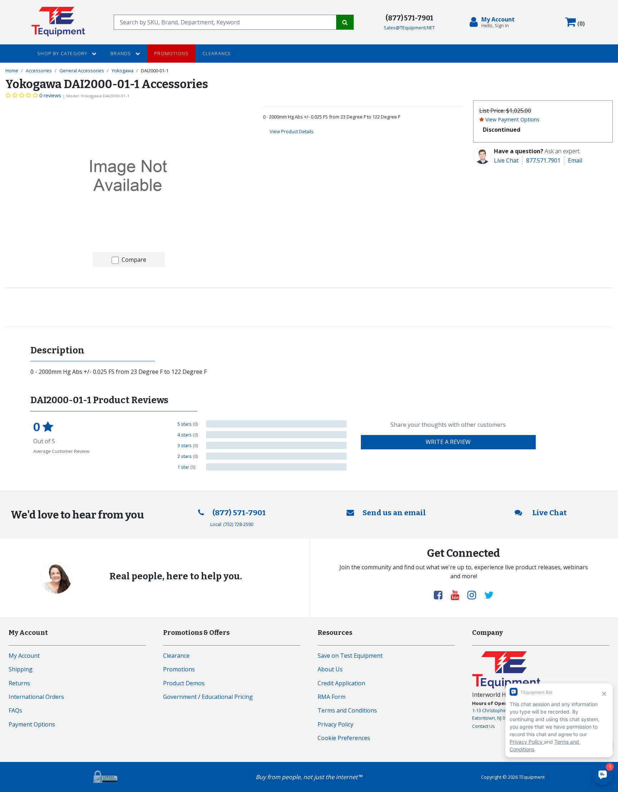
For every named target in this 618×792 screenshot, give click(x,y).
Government (180, 697)
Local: (231, 524)
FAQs (15, 710)
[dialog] (493, 22)
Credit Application (341, 683)
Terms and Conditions (347, 710)
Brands (121, 53)
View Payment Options (512, 119)
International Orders (36, 697)
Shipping (21, 669)
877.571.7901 (543, 160)
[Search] (345, 22)
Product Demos (184, 683)
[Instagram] (474, 595)
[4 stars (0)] (276, 434)
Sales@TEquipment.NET (409, 27)
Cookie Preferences (344, 738)
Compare (134, 260)
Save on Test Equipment (350, 656)
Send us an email (394, 512)
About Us (330, 669)
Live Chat (506, 160)
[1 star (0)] (276, 466)
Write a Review (448, 442)
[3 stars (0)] (276, 445)
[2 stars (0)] (276, 456)
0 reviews (50, 95)
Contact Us (483, 726)
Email (575, 160)
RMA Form (331, 697)
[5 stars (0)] (276, 424)
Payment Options (32, 724)
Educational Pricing (227, 697)
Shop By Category (63, 53)
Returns (19, 683)
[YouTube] (458, 595)
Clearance (216, 53)
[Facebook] (441, 595)
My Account (24, 656)
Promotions (171, 53)
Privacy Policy (335, 724)
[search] (225, 22)
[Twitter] (489, 595)
